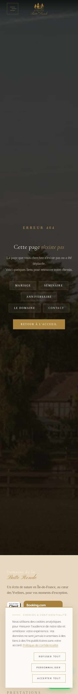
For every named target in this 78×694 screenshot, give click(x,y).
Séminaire (53, 285)
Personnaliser (48, 667)
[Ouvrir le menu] (12, 8)
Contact (56, 308)
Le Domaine (24, 308)
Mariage (23, 285)
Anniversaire (39, 296)
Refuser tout (50, 656)
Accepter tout (49, 678)
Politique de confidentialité (40, 645)
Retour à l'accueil (39, 324)
